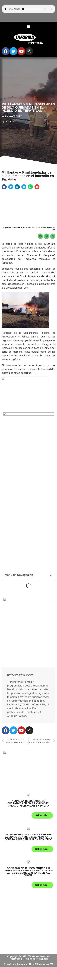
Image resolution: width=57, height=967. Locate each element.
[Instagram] (29, 51)
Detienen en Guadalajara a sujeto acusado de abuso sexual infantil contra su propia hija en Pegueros (28, 837)
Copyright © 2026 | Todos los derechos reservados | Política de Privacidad (28, 957)
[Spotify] (40, 236)
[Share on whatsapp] (30, 186)
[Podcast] (46, 236)
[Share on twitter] (10, 186)
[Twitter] (13, 51)
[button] (28, 26)
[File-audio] (52, 236)
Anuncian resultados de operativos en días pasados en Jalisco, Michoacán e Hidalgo (28, 803)
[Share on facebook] (4, 186)
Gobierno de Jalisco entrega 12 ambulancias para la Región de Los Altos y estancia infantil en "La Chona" (28, 872)
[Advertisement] (28, 478)
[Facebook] (6, 51)
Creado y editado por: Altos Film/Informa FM (28, 964)
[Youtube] (21, 51)
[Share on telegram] (23, 186)
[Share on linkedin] (17, 186)
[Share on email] (37, 186)
